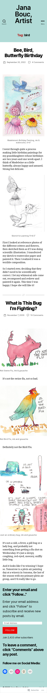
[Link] (11, 671)
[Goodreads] (23, 671)
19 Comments (36, 315)
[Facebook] (5, 671)
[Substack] (30, 671)
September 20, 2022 (16, 62)
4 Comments (38, 62)
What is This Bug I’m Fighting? (23, 305)
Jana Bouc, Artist (23, 14)
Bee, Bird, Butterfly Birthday (23, 52)
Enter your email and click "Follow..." (20, 592)
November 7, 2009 (15, 315)
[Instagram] (17, 671)
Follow (9, 630)
